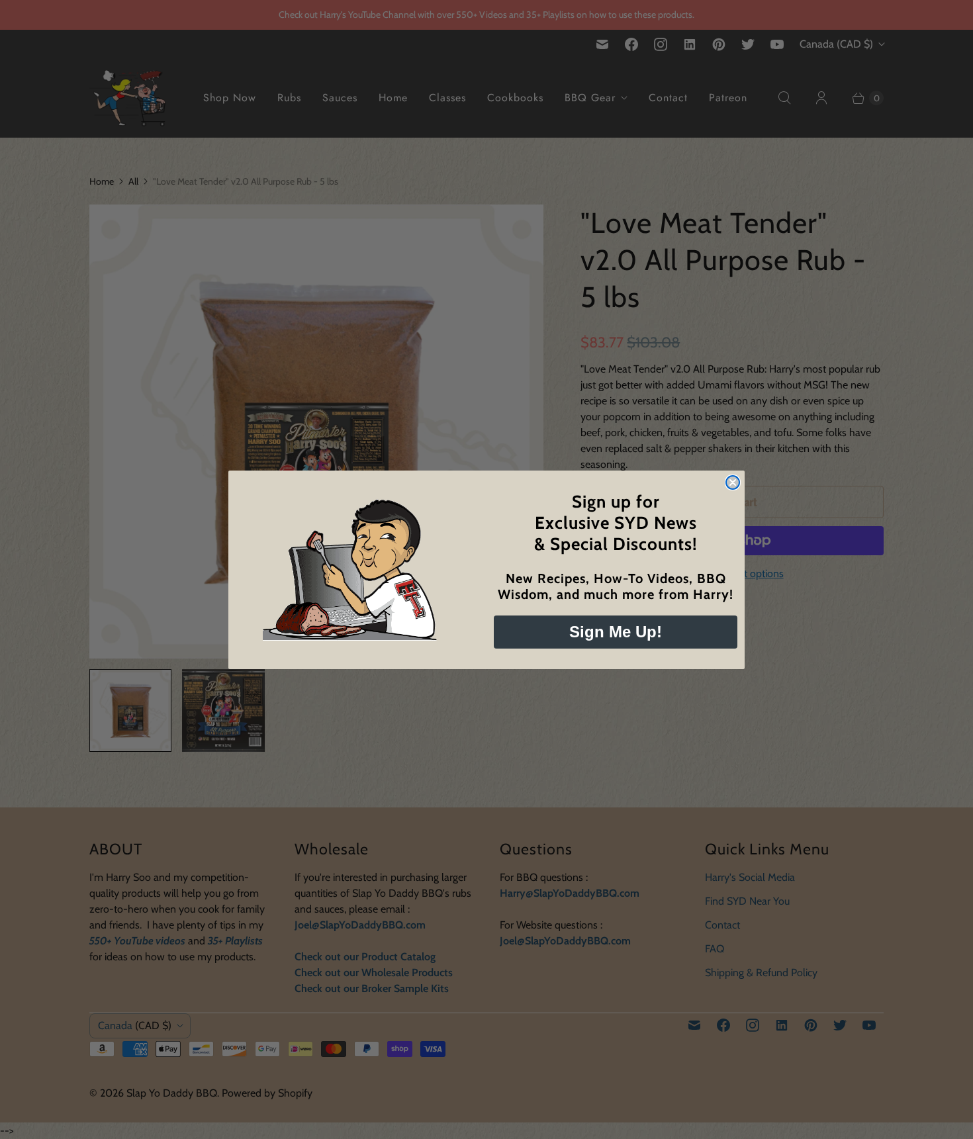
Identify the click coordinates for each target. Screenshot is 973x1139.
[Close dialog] (732, 482)
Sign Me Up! (615, 632)
